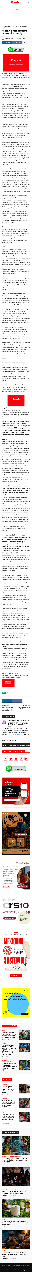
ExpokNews (9, 38)
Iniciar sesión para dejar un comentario (16, 745)
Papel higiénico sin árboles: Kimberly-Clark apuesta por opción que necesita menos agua (15, 1223)
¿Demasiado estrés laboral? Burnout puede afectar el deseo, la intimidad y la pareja (16, 1254)
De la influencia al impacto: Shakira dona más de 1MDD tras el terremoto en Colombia (9, 1104)
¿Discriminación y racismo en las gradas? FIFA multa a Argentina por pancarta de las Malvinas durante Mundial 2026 (9, 1049)
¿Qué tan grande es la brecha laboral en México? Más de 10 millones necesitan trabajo (9, 1089)
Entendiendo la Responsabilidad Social (7, 1061)
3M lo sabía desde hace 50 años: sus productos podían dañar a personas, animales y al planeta (9, 1118)
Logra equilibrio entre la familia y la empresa (24, 708)
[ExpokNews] (3, 38)
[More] (24, 42)
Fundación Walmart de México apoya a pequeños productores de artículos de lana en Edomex (8, 709)
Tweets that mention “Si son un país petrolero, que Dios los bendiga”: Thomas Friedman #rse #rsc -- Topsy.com (18, 722)
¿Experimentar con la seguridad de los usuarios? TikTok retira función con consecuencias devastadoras (15, 1191)
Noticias (4, 26)
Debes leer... (5, 1084)
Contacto (10, 1267)
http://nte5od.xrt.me (14, 735)
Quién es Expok (16, 1265)
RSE (8, 26)
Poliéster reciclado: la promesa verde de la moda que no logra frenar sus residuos (9, 1035)
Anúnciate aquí (25, 1265)
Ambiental (4, 1030)
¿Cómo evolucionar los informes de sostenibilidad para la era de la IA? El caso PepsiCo (9, 1067)
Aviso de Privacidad (19, 1267)
